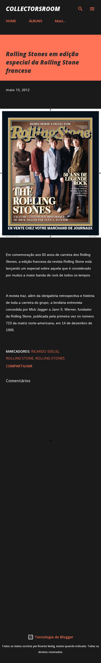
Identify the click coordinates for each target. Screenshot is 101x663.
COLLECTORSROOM (33, 9)
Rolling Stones (50, 358)
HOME (11, 21)
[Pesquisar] (80, 9)
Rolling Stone (19, 358)
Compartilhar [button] (19, 366)
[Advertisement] (50, 562)
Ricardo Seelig (45, 351)
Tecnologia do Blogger (53, 637)
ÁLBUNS (35, 21)
